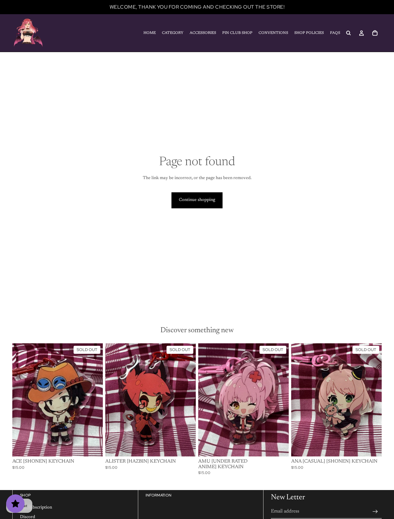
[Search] (348, 33)
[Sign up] (375, 511)
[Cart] (375, 33)
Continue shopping (197, 200)
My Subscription (36, 507)
